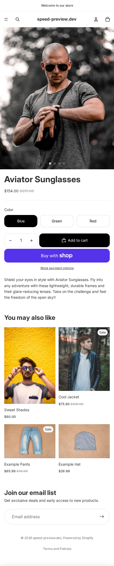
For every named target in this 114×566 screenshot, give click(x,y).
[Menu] (6, 19)
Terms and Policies (57, 549)
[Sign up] (101, 516)
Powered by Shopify (78, 538)
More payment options (57, 268)
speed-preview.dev (47, 538)
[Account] (96, 19)
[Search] (17, 19)
